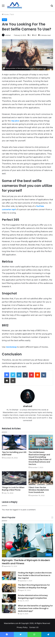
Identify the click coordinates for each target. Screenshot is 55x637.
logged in (16, 510)
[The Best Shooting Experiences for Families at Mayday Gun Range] (9, 588)
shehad (7, 35)
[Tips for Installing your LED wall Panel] (14, 442)
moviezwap (11, 347)
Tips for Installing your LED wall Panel (14, 453)
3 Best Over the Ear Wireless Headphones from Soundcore (39, 490)
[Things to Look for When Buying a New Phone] (14, 478)
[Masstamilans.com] (14, 5)
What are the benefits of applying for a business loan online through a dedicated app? (35, 608)
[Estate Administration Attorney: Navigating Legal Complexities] (9, 598)
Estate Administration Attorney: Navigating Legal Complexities (33, 596)
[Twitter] (12, 374)
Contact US (33, 627)
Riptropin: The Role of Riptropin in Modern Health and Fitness (26, 562)
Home (6, 14)
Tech (12, 14)
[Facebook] (6, 374)
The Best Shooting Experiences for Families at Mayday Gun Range (34, 586)
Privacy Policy (22, 627)
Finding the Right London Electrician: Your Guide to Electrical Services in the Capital (35, 575)
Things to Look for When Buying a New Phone (13, 488)
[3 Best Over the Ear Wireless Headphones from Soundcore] (41, 478)
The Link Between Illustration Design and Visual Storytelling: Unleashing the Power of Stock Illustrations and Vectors (40, 458)
